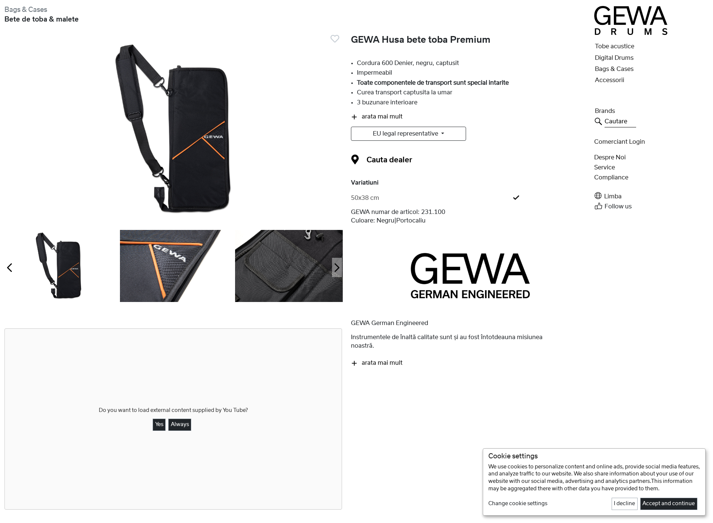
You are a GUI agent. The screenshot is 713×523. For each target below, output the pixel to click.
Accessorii (609, 80)
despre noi (610, 157)
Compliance (611, 178)
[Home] (630, 20)
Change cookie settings (517, 503)
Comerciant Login (619, 142)
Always (180, 424)
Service (604, 167)
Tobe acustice (614, 46)
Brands (605, 111)
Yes (159, 424)
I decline (624, 503)
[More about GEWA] (470, 275)
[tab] (470, 198)
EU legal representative (406, 134)
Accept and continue (668, 503)
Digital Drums (614, 58)
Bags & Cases (25, 9)
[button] (651, 196)
